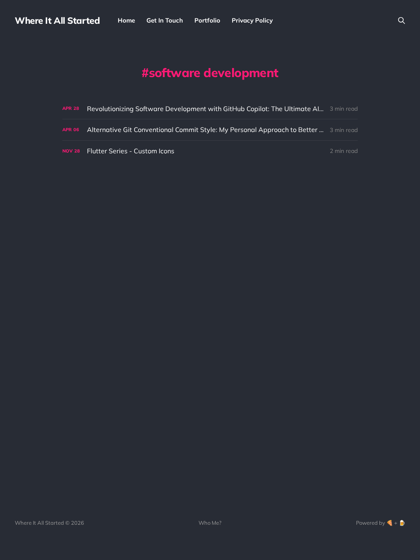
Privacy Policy (252, 20)
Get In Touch (164, 20)
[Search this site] (401, 20)
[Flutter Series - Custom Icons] (210, 151)
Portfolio (207, 20)
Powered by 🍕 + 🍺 (380, 522)
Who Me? (210, 522)
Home (126, 20)
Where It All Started (57, 20)
